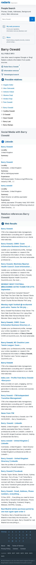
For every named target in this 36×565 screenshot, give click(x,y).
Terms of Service (18, 546)
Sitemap (4, 532)
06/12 (2, 556)
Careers (15, 548)
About (3, 546)
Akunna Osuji (8, 95)
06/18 (9, 553)
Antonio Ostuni (8, 92)
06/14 (26, 553)
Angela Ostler (8, 85)
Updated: (3, 553)
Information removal (11, 71)
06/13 (30, 553)
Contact (23, 548)
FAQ (8, 546)
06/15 (22, 553)
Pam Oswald (7, 102)
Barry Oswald (8, 108)
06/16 (17, 553)
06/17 (13, 553)
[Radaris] (5, 2)
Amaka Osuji (7, 99)
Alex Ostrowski (8, 88)
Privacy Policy (5, 548)
